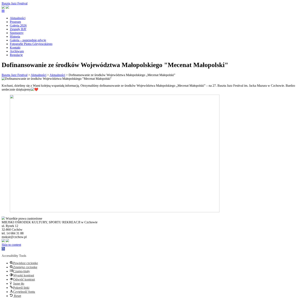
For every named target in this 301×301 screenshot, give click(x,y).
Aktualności (17, 18)
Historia (15, 36)
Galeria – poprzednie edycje (28, 40)
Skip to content (11, 244)
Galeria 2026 (18, 25)
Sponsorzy (17, 33)
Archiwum (17, 51)
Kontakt (15, 47)
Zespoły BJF (18, 29)
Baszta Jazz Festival (14, 3)
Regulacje (16, 55)
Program (15, 22)
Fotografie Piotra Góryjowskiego (31, 44)
